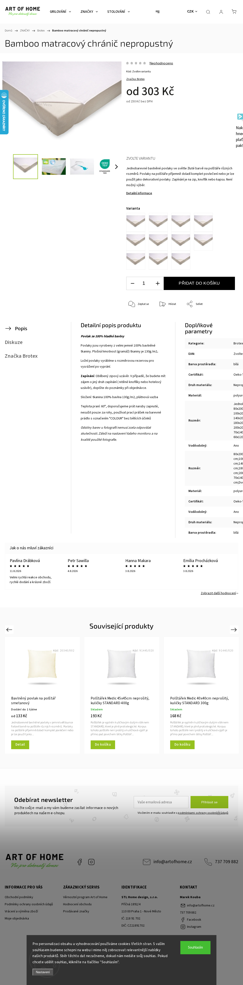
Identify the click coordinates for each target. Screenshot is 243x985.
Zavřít (225, 320)
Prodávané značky (76, 911)
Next (234, 629)
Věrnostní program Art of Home (85, 897)
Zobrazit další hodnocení (218, 593)
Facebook (79, 862)
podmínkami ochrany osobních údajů (203, 813)
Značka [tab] (21, 356)
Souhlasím (195, 947)
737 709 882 (226, 861)
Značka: (135, 79)
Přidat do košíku (199, 283)
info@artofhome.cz (173, 861)
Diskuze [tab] (14, 342)
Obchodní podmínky (19, 897)
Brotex (238, 343)
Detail (201, 744)
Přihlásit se (209, 802)
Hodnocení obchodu (77, 904)
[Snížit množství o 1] (132, 283)
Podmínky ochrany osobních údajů (29, 904)
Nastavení (43, 972)
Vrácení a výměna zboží (21, 911)
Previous (9, 629)
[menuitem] (60, 12)
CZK (190, 11)
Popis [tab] (21, 328)
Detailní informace (139, 193)
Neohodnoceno (161, 63)
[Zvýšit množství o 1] (158, 283)
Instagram (91, 862)
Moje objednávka (17, 918)
